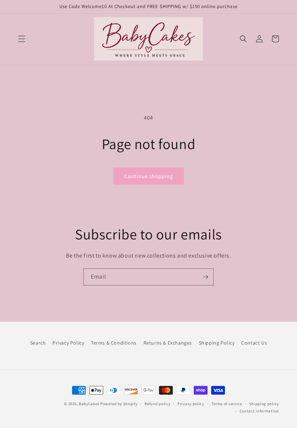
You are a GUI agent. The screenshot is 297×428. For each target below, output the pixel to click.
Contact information (259, 410)
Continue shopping (148, 176)
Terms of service (227, 403)
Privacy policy (190, 403)
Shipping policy (264, 403)
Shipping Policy (217, 342)
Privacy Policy (68, 342)
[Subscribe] (205, 276)
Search (38, 342)
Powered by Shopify (119, 403)
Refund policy (157, 403)
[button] (22, 39)
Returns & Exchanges (167, 342)
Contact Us (254, 342)
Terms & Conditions (114, 342)
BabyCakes (89, 403)
